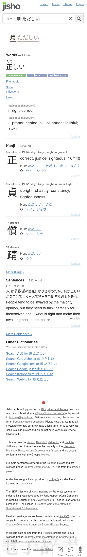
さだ (49, 204)
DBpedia (48, 533)
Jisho (11, 6)
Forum (44, 4)
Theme (67, 4)
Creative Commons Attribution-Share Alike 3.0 (32, 524)
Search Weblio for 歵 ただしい (28, 379)
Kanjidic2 (41, 442)
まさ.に (75, 166)
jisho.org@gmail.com (21, 417)
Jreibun (76, 318)
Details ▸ (75, 136)
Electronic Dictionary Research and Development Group (40, 448)
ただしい (28, 37)
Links (9, 97)
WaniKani (26, 483)
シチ (39, 233)
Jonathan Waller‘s (43, 549)
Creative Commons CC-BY (38, 467)
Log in (80, 4)
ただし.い (34, 204)
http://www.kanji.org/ (43, 500)
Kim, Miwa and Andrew (54, 409)
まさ (63, 166)
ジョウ (41, 209)
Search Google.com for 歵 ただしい (31, 363)
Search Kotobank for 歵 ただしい (29, 374)
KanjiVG (64, 516)
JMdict (31, 442)
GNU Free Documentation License (31, 541)
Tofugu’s (54, 479)
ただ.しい (34, 166)
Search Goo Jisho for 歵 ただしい (30, 358)
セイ (29, 170)
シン (29, 258)
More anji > (15, 272)
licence (45, 454)
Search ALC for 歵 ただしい (26, 353)
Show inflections (12, 89)
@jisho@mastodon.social (50, 413)
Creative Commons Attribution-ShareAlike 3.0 (49, 537)
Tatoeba (51, 463)
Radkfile (69, 442)
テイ (29, 209)
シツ (29, 233)
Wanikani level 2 (58, 75)
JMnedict (53, 442)
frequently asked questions (28, 421)
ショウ (41, 170)
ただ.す (51, 166)
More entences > (19, 334)
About (55, 4)
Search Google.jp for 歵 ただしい (29, 369)
